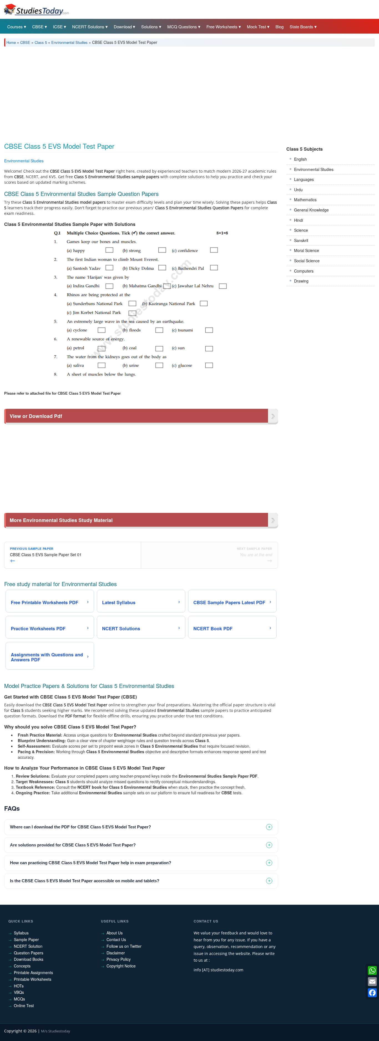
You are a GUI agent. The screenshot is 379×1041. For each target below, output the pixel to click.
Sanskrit (301, 240)
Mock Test (256, 26)
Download (123, 26)
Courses (15, 26)
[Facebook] (372, 992)
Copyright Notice (121, 966)
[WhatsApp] (372, 970)
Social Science (307, 260)
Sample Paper (26, 939)
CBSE (38, 26)
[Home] (36, 9)
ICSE (58, 26)
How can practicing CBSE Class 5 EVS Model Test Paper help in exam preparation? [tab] (90, 862)
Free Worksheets (221, 26)
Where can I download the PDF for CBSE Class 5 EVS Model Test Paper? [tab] (80, 827)
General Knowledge (311, 210)
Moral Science (306, 250)
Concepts (22, 966)
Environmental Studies (69, 42)
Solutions (149, 26)
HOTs (19, 986)
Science (301, 230)
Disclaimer (116, 953)
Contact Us (116, 939)
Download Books (28, 959)
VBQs (19, 992)
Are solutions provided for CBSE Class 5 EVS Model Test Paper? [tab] (73, 845)
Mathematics (305, 199)
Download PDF (263, 161)
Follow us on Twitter (124, 946)
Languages (304, 179)
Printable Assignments (33, 972)
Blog (280, 26)
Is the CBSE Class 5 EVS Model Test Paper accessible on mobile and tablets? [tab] (84, 880)
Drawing (301, 281)
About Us (115, 933)
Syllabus (21, 933)
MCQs (19, 999)
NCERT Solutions (88, 26)
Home (11, 42)
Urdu (298, 189)
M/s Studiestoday (55, 1031)
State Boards (301, 26)
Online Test (24, 1005)
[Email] (372, 981)
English (300, 159)
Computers (304, 271)
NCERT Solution (28, 946)
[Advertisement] (170, 92)
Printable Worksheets (32, 979)
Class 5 (41, 42)
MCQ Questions (182, 26)
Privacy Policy (119, 959)
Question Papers (28, 953)
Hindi (298, 220)
